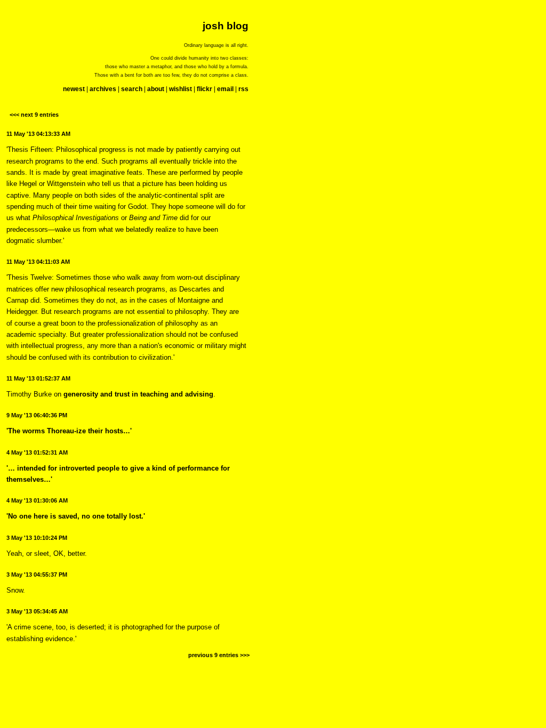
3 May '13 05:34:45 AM (37, 611)
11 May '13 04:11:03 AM (38, 261)
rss (243, 89)
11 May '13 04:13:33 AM (38, 134)
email (225, 89)
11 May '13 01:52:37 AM (38, 378)
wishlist (180, 89)
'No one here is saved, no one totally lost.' (75, 516)
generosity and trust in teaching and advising (138, 394)
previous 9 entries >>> (219, 655)
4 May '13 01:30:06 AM (37, 500)
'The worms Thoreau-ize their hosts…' (69, 431)
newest (74, 89)
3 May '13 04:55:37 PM (36, 574)
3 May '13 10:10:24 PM (36, 538)
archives (103, 89)
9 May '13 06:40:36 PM (36, 415)
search (131, 89)
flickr (204, 89)
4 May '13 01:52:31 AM (37, 452)
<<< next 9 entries (34, 114)
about (155, 89)
